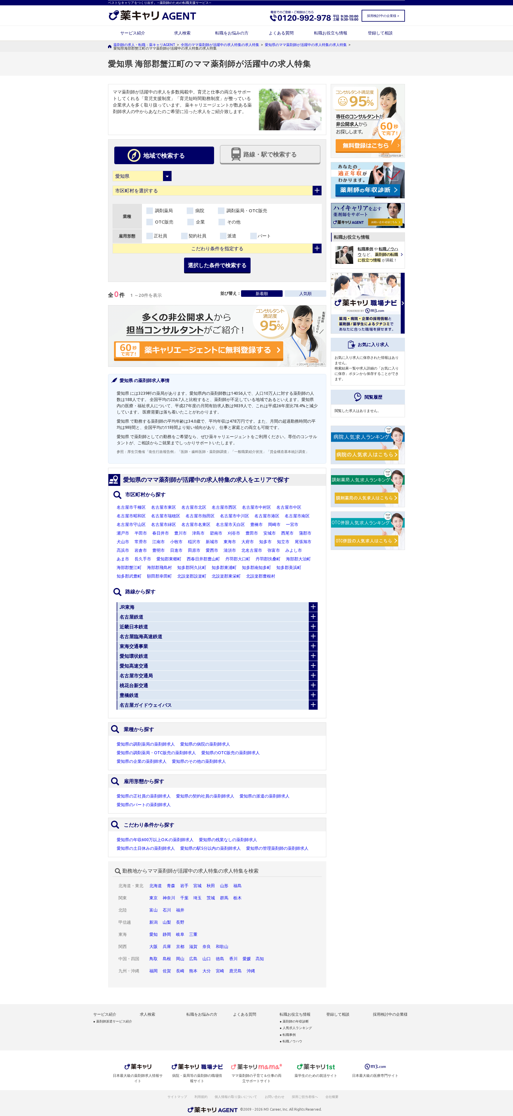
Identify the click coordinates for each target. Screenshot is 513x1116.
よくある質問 (281, 33)
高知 (260, 958)
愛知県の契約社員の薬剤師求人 (205, 796)
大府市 (247, 542)
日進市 (176, 550)
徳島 (220, 958)
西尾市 (287, 533)
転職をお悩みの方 (231, 33)
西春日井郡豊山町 (203, 559)
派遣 (231, 235)
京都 (180, 946)
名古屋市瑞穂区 (165, 516)
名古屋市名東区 (195, 524)
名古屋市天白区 (230, 524)
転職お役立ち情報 (330, 33)
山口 (206, 958)
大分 (206, 970)
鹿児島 (235, 970)
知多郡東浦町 (224, 567)
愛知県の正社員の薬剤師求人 (144, 796)
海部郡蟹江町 (129, 567)
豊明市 (158, 550)
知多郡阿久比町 (191, 567)
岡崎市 (274, 524)
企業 (200, 221)
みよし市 (293, 550)
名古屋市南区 (297, 516)
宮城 (197, 885)
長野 (180, 922)
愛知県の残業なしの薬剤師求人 (228, 840)
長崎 (180, 970)
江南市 (158, 542)
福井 (180, 910)
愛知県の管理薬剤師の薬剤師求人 (277, 848)
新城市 (212, 542)
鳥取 (153, 958)
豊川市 (180, 533)
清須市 (230, 550)
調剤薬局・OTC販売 (246, 210)
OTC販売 (163, 221)
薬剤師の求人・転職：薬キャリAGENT (144, 45)
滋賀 (193, 946)
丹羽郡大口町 (237, 559)
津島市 (198, 533)
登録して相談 (380, 33)
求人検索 (182, 33)
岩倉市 (140, 550)
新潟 (153, 922)
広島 (193, 958)
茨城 (211, 897)
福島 (237, 885)
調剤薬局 (163, 210)
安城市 (269, 533)
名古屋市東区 (163, 507)
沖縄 (251, 970)
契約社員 (197, 235)
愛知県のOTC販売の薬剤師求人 (230, 753)
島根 (167, 958)
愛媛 (247, 958)
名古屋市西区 (224, 507)
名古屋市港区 (266, 516)
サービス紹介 (132, 33)
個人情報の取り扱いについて (236, 1096)
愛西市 (212, 550)
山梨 (167, 922)
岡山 (180, 958)
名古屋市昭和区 (131, 516)
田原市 (194, 550)
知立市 (283, 542)
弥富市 (273, 550)
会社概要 (332, 1096)
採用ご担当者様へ (305, 1096)
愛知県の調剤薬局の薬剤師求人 (146, 744)
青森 (171, 885)
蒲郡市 (305, 533)
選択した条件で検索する (217, 265)
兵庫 (167, 946)
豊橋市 (256, 524)
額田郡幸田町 (159, 576)
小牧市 (176, 542)
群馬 (224, 897)
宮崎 (220, 970)
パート (264, 235)
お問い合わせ (275, 1096)
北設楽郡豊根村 (260, 576)
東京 (153, 897)
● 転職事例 (288, 1034)
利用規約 (201, 1096)
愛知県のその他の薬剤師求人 (199, 761)
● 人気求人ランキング (296, 1028)
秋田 (211, 885)
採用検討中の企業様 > (383, 16)
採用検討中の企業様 (390, 1014)
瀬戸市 (123, 533)
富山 (153, 910)
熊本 (193, 970)
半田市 (140, 533)
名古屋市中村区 (256, 507)
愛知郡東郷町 (168, 559)
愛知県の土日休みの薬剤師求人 (146, 848)
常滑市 (140, 542)
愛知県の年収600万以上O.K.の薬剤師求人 (155, 840)
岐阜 (180, 934)
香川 (233, 958)
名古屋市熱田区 (200, 516)
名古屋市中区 (288, 507)
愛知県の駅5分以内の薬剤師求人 (210, 848)
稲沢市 (194, 542)
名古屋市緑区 (163, 524)
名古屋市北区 (193, 507)
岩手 (184, 885)
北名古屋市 (251, 550)
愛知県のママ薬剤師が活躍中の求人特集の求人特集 (306, 45)
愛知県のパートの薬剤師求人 (144, 805)
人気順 (305, 293)
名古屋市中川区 (234, 516)
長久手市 (142, 559)
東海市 (230, 542)
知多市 (265, 542)
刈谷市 (234, 533)
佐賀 (167, 970)
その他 (233, 221)
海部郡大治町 (298, 559)
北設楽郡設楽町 (191, 576)
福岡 (153, 970)
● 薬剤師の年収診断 (294, 1021)
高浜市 (123, 550)
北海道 (155, 885)
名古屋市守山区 (131, 524)
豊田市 (252, 533)
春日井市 (160, 533)
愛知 (153, 934)
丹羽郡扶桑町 (268, 559)
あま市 (123, 559)
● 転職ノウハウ (291, 1041)
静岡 (167, 934)
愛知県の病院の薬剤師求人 (205, 744)
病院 (199, 210)
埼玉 (197, 897)
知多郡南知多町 (256, 567)
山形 (224, 885)
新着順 (262, 293)
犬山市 (123, 542)
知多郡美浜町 (288, 567)
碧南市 (216, 533)
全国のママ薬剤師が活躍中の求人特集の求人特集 (220, 45)
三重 (193, 934)
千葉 (184, 897)
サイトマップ (177, 1096)
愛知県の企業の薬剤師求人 (142, 761)
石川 (167, 910)
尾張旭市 (303, 542)
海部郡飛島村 (159, 567)
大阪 (153, 946)
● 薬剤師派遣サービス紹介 (112, 1021)
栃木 (237, 897)
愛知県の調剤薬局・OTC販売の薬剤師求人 (156, 753)
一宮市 (292, 524)
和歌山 (222, 946)
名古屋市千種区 (131, 507)
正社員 (160, 235)
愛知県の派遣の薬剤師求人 (264, 796)
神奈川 (169, 897)
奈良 (206, 946)
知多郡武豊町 (129, 576)
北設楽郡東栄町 (226, 576)
